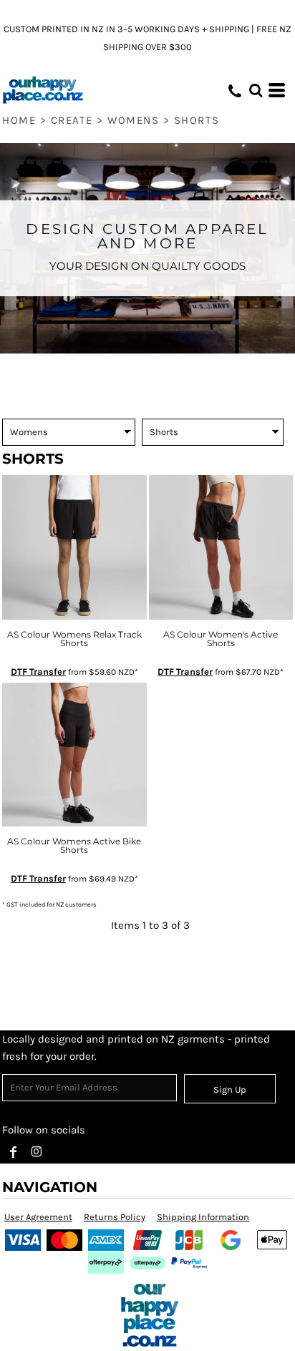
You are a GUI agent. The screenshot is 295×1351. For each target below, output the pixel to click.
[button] (255, 90)
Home (19, 120)
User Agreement (38, 1216)
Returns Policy (114, 1216)
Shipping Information (203, 1216)
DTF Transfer (38, 671)
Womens (133, 120)
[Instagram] (36, 1152)
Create (72, 120)
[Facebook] (14, 1152)
